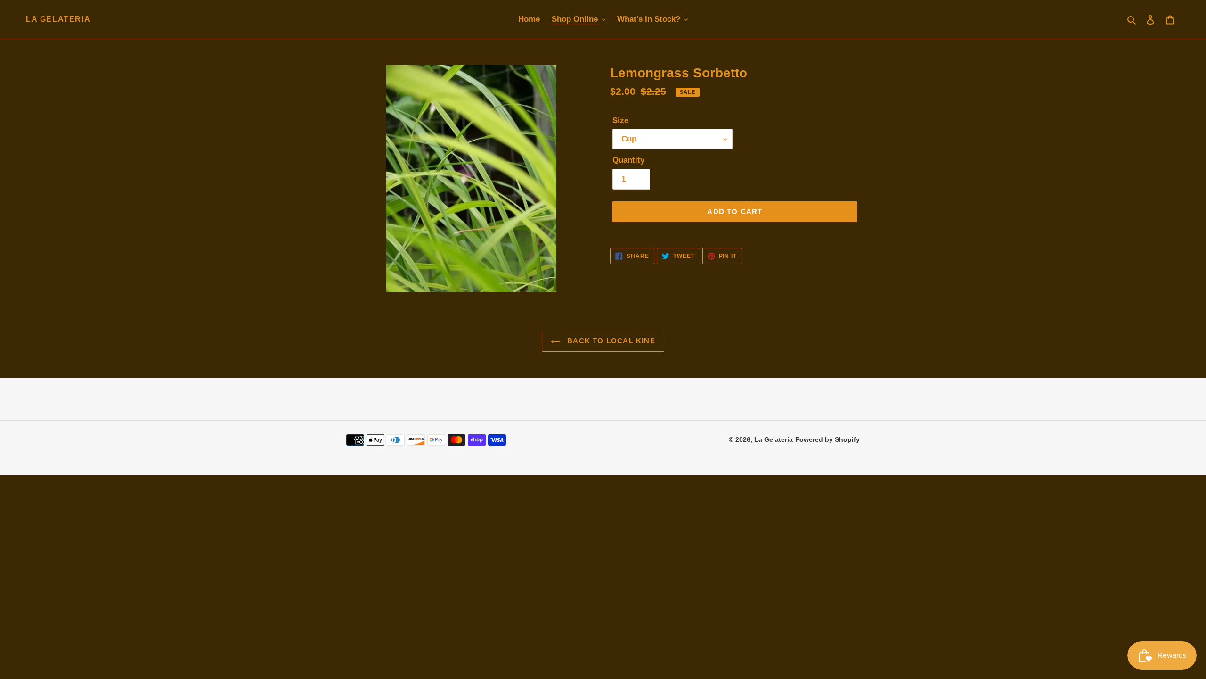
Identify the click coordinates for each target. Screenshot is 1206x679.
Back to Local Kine (610, 341)
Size (620, 120)
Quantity (628, 160)
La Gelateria (58, 19)
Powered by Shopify (827, 439)
